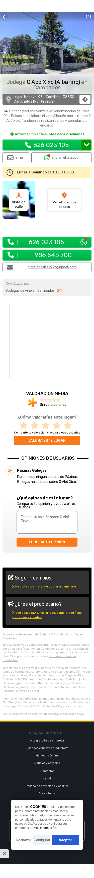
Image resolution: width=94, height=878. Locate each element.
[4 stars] (58, 425)
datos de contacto (15, 671)
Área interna (47, 793)
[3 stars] (47, 425)
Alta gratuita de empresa (47, 740)
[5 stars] (69, 425)
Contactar (47, 771)
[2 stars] (36, 425)
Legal (47, 778)
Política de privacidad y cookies (47, 786)
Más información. (45, 828)
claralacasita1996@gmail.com (52, 267)
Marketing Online (47, 755)
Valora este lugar (47, 441)
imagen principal (53, 698)
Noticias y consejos (47, 763)
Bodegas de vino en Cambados (30, 291)
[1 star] (25, 425)
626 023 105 (51, 144)
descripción (82, 648)
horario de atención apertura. (61, 668)
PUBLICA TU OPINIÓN (47, 542)
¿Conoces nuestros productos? (47, 748)
